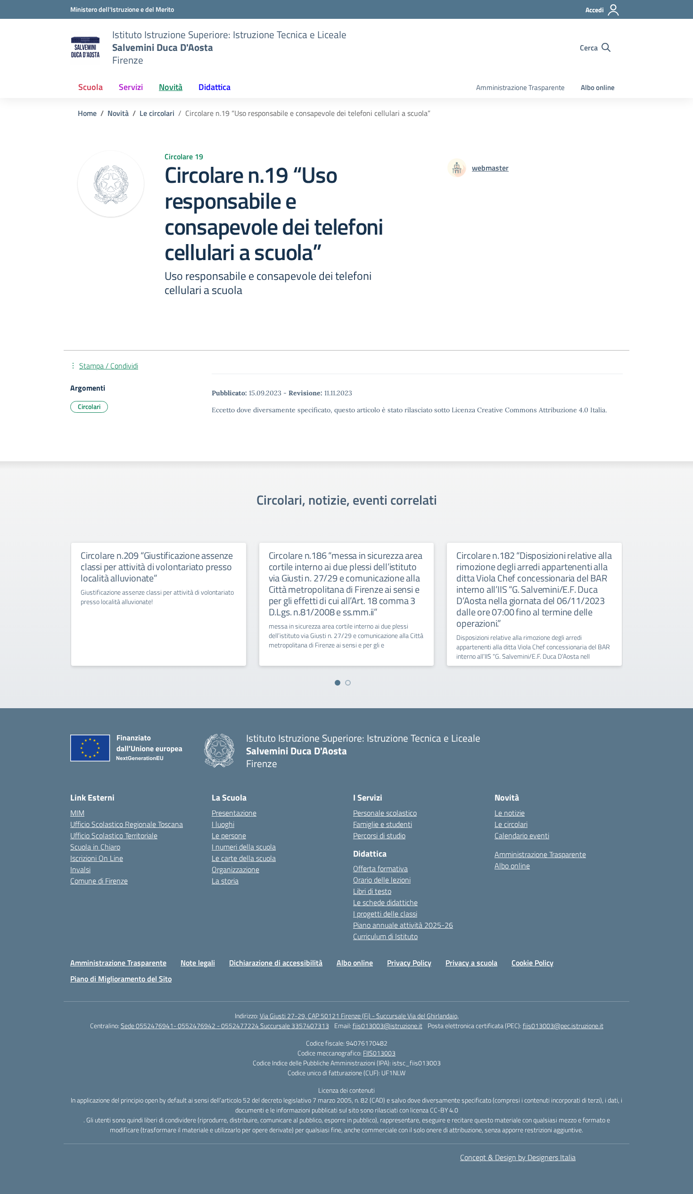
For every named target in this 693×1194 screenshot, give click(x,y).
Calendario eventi (522, 835)
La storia (225, 880)
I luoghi (223, 824)
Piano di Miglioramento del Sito (121, 978)
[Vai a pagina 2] (348, 683)
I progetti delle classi (385, 913)
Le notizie (510, 812)
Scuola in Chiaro (95, 846)
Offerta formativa (380, 868)
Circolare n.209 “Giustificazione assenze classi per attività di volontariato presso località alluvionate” (157, 566)
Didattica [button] (214, 87)
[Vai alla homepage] (85, 48)
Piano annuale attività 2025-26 (403, 925)
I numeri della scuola (244, 846)
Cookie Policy (532, 962)
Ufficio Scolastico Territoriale (113, 835)
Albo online (598, 87)
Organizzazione (235, 869)
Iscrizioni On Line (96, 858)
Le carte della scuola (244, 858)
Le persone (229, 835)
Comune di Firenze (99, 880)
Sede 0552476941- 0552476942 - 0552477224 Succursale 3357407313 (225, 1025)
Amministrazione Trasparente (520, 87)
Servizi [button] (131, 87)
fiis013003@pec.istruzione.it (563, 1025)
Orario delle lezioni (382, 879)
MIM (77, 812)
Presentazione (234, 812)
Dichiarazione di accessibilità (275, 962)
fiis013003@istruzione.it (387, 1025)
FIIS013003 (379, 1053)
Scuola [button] (90, 87)
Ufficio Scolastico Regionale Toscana (126, 824)
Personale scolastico (385, 812)
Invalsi (80, 869)
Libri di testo (372, 891)
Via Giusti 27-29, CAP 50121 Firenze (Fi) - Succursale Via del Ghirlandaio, (359, 1016)
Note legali (198, 962)
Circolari (89, 406)
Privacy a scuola (471, 962)
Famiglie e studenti (382, 824)
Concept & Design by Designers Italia (518, 1157)
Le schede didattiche (385, 902)
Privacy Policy (409, 962)
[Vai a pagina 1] (337, 683)
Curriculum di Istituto (385, 936)
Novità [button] (170, 87)
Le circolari (511, 824)
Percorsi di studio (379, 835)
